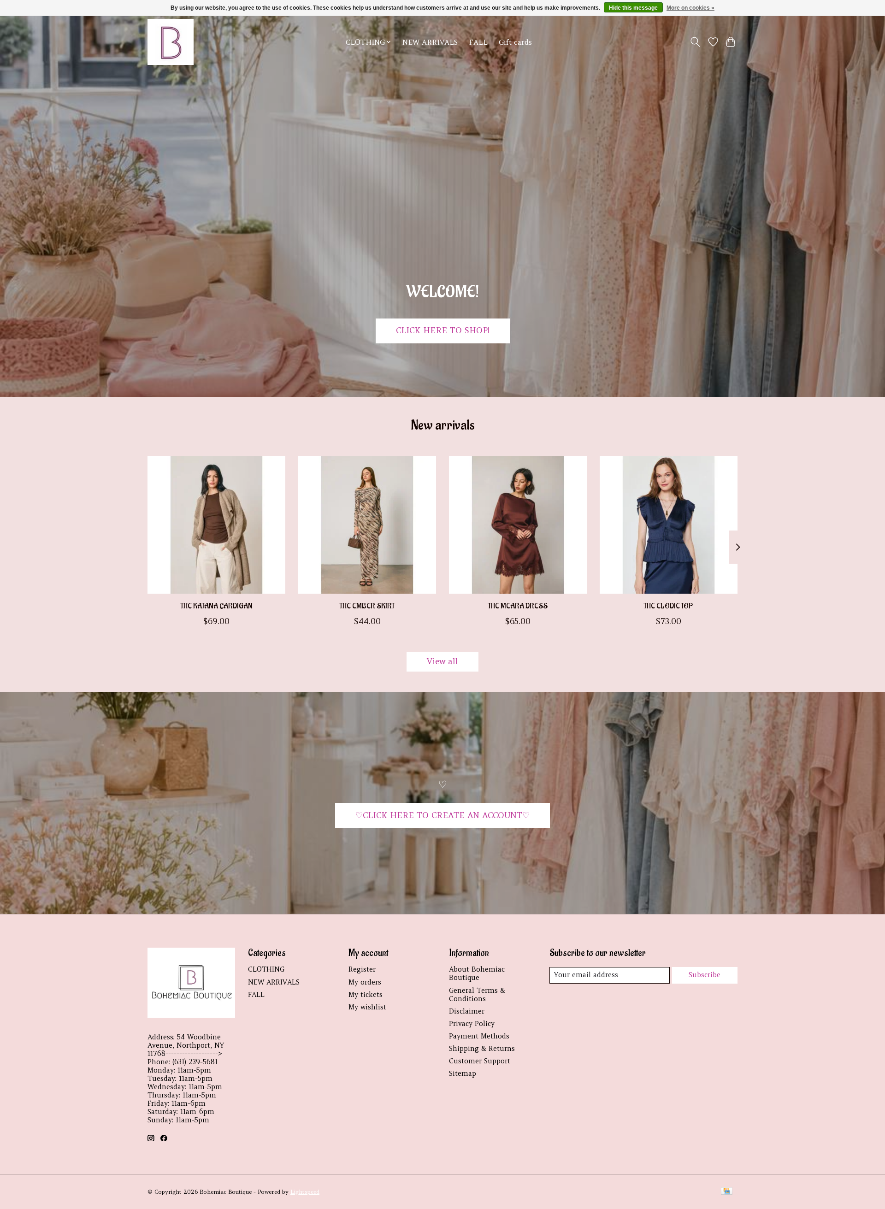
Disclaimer (466, 1011)
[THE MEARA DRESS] (518, 525)
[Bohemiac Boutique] (171, 42)
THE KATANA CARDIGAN (217, 606)
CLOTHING (266, 969)
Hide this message (633, 8)
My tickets (365, 995)
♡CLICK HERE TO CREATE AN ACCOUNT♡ (442, 815)
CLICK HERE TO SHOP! (443, 330)
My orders (364, 982)
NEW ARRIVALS (430, 42)
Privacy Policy (472, 1024)
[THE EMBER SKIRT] (367, 525)
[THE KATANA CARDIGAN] (216, 525)
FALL (478, 42)
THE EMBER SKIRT (367, 606)
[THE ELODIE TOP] (669, 525)
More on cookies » (690, 8)
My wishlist (367, 1007)
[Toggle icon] (695, 42)
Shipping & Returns (482, 1048)
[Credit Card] (726, 1191)
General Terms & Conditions (477, 994)
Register (362, 969)
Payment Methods (479, 1036)
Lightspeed (304, 1191)
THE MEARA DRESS (518, 606)
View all (442, 661)
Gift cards (515, 42)
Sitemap (462, 1073)
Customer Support (479, 1061)
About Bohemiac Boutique (477, 973)
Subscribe (704, 975)
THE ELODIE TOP (668, 606)
